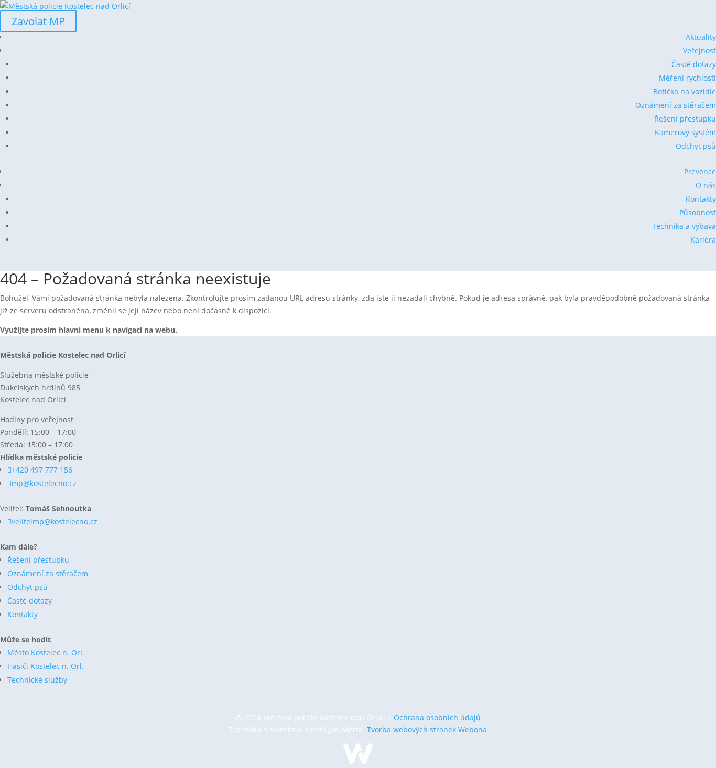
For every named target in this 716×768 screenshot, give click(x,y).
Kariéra (703, 240)
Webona (472, 729)
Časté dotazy (693, 64)
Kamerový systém (685, 132)
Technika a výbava (684, 226)
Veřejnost (699, 51)
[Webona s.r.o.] (358, 761)
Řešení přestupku (685, 119)
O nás (706, 185)
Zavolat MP (38, 21)
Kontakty (701, 199)
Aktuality (701, 37)
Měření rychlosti (687, 78)
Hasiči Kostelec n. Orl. (45, 666)
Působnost (697, 212)
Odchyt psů (696, 146)
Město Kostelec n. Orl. (45, 652)
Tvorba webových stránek (412, 729)
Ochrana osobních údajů (437, 717)
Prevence (700, 172)
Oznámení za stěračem (675, 105)
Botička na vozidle (684, 91)
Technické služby (37, 680)
